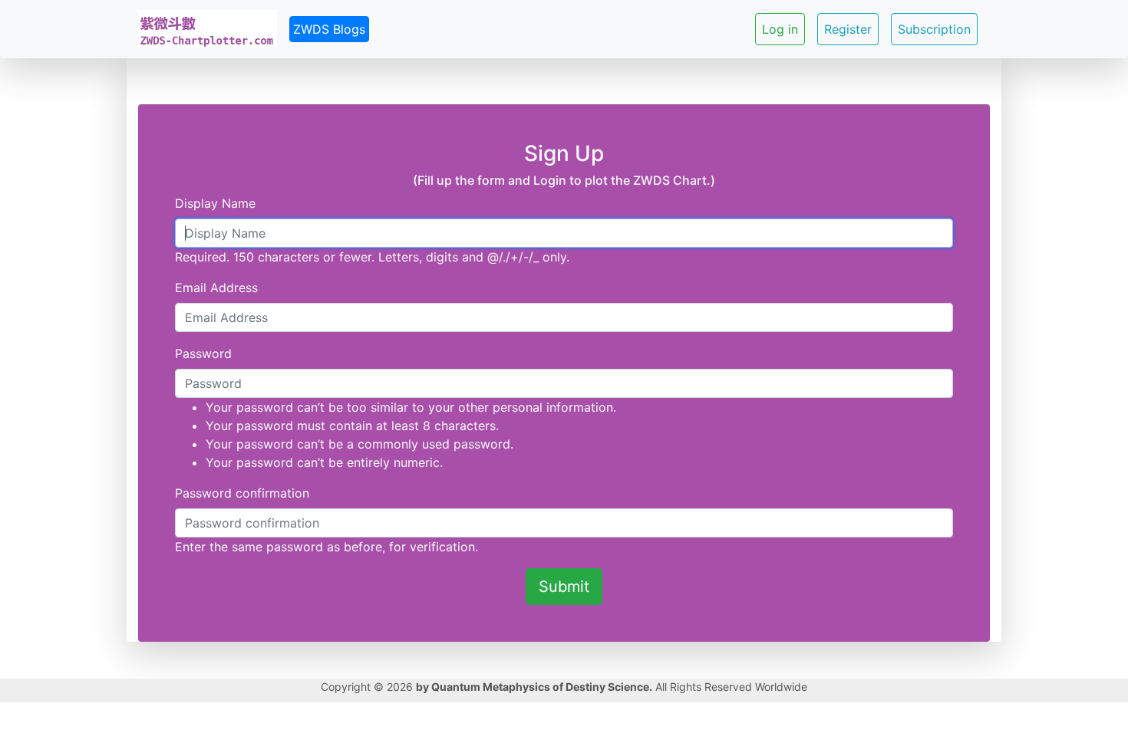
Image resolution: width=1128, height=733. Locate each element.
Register (848, 29)
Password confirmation (242, 493)
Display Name (215, 203)
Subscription (934, 29)
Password (203, 353)
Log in (780, 29)
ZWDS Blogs (329, 29)
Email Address (216, 287)
